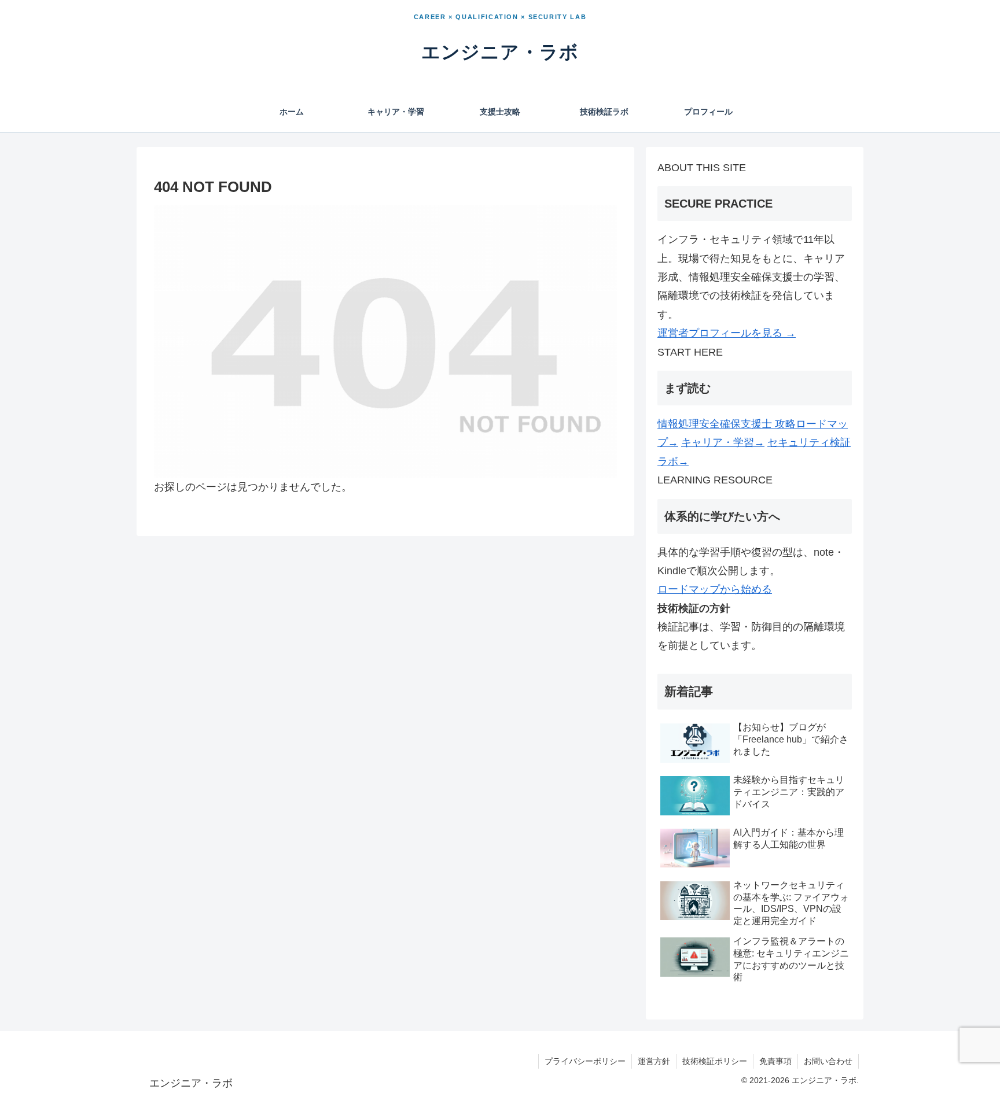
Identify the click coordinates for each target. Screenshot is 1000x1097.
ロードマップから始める (714, 589)
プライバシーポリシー (585, 1061)
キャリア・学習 (722, 442)
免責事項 (775, 1061)
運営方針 (654, 1061)
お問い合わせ (828, 1061)
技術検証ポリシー (714, 1061)
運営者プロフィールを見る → (726, 333)
